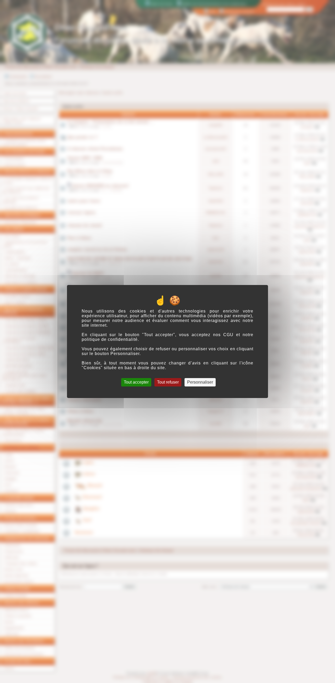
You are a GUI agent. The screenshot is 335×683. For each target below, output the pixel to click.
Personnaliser (200, 382)
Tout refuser (168, 382)
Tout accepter (136, 382)
